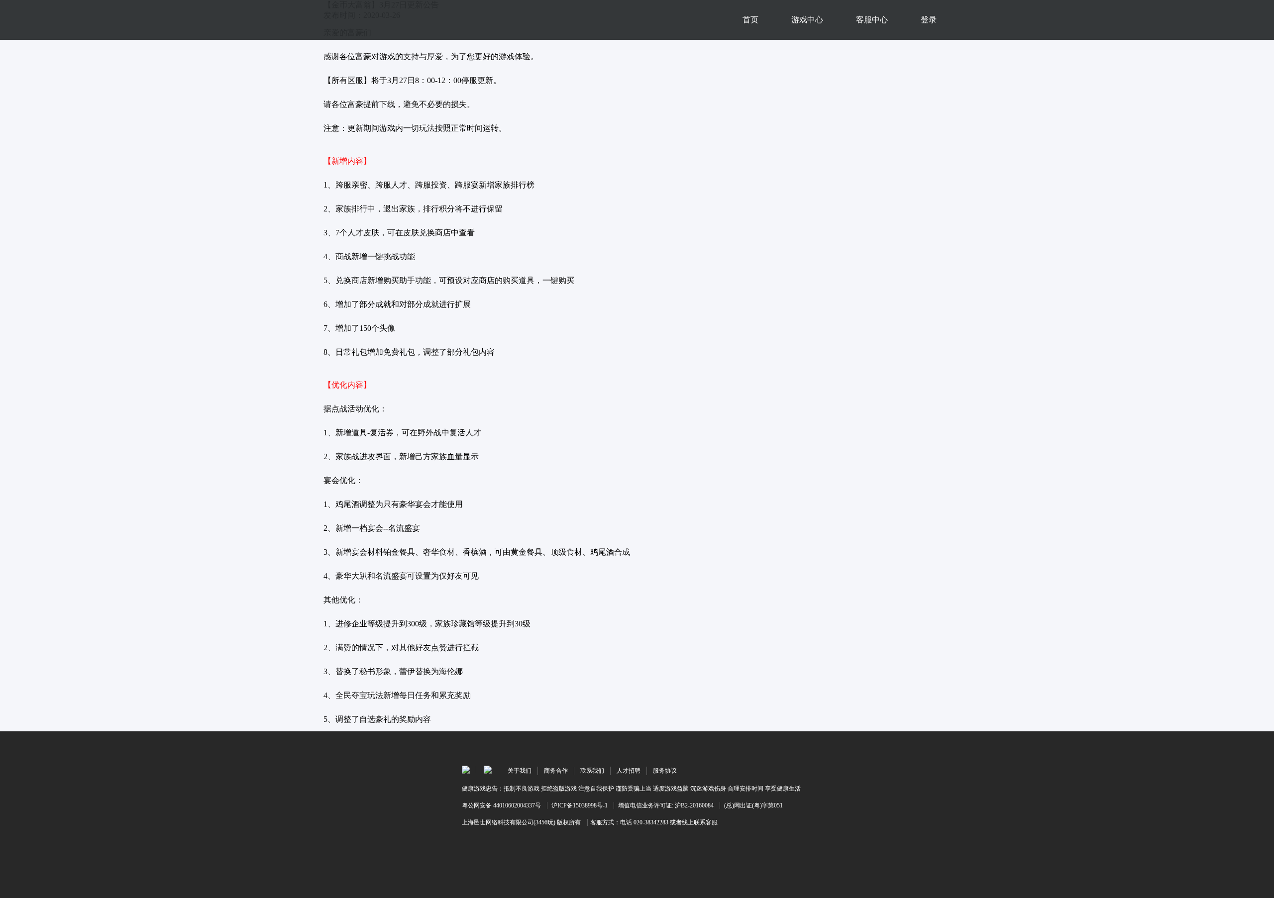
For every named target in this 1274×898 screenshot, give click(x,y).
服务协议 (665, 770)
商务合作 (556, 770)
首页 (750, 19)
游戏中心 (807, 19)
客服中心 (872, 19)
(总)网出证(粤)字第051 (753, 805)
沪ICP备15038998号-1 (579, 805)
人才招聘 (628, 770)
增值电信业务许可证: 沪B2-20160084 (666, 805)
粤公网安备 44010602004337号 (501, 805)
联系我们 (592, 770)
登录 (929, 19)
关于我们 (519, 770)
